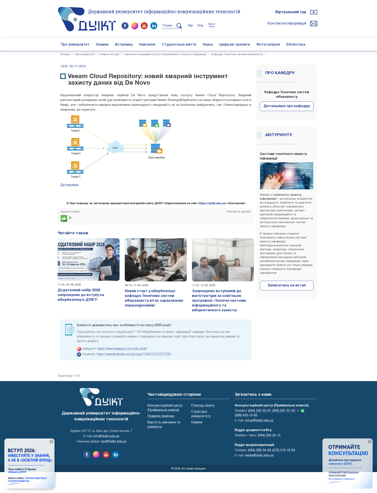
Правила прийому (160, 416)
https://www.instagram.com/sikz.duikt (122, 348)
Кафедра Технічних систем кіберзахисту (237, 54)
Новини (102, 44)
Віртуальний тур (290, 12)
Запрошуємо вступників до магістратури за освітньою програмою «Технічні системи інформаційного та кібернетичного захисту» (219, 301)
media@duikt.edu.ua (259, 455)
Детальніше (69, 185)
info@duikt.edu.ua (106, 436)
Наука (208, 44)
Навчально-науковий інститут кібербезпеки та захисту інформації (165, 54)
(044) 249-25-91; (259, 410)
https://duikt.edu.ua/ (212, 203)
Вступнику (124, 44)
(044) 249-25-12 (269, 435)
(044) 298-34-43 (259, 450)
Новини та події (109, 54)
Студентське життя (179, 44)
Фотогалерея (268, 44)
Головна (65, 54)
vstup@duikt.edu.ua (259, 420)
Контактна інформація (286, 23)
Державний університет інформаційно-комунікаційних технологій (164, 11)
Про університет (75, 44)
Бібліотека (295, 44)
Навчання (147, 44)
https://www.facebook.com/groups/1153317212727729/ (133, 354)
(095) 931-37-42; (284, 410)
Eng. (201, 25)
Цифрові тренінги (234, 44)
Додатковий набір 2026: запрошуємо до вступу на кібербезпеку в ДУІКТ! (81, 295)
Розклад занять (203, 405)
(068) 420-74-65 (246, 415)
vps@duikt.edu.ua (113, 441)
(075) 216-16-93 (283, 450)
